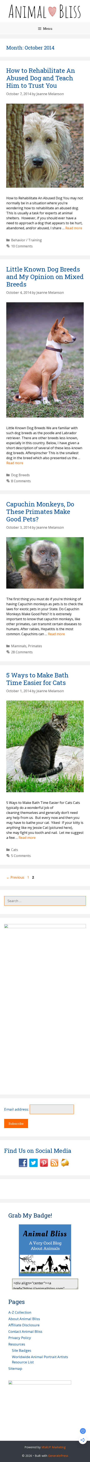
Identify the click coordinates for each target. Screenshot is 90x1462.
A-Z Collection (19, 1312)
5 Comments (21, 855)
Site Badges (21, 1350)
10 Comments (22, 246)
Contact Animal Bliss (25, 1331)
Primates (35, 646)
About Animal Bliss (24, 1318)
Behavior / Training (26, 240)
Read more (73, 228)
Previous (15, 877)
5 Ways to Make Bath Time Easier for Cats (37, 679)
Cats (14, 849)
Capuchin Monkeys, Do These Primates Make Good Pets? (40, 511)
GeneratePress (58, 1456)
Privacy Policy (19, 1337)
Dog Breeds (20, 475)
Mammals (18, 646)
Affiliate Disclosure (24, 1325)
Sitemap (15, 1368)
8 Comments (21, 481)
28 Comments (22, 652)
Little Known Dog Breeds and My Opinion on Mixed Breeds (45, 276)
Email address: (17, 1109)
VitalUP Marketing (53, 1447)
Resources (16, 1344)
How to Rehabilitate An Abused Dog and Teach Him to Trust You (40, 77)
